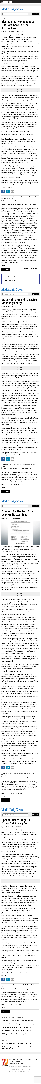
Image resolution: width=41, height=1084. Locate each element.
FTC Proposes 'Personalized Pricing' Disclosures (16, 1034)
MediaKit (22, 1059)
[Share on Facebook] (3, 191)
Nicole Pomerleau (9, 32)
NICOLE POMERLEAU (9, 280)
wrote (25, 624)
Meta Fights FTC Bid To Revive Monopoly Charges (17, 1020)
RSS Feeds (11, 1061)
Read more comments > (31, 268)
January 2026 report (24, 915)
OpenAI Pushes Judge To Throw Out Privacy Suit (16, 1027)
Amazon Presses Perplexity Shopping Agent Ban (16, 1030)
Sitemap (18, 1061)
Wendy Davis (7, 306)
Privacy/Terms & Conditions (16, 1063)
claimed (26, 356)
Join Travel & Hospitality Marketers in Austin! (16, 1043)
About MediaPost (14, 1059)
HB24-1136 (12, 571)
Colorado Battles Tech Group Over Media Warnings (17, 1024)
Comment (6, 269)
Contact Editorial (31, 1059)
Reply (3, 265)
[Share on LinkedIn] (8, 191)
